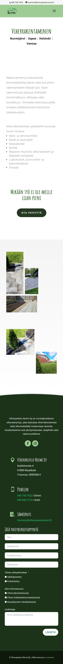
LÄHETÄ (50, 632)
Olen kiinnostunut (14, 588)
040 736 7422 (24, 495)
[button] (14, 273)
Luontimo (49, 657)
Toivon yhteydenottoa (16, 572)
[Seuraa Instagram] (35, 443)
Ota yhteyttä (31, 212)
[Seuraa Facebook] (28, 443)
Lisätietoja (10, 609)
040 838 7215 (24, 500)
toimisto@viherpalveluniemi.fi (34, 520)
